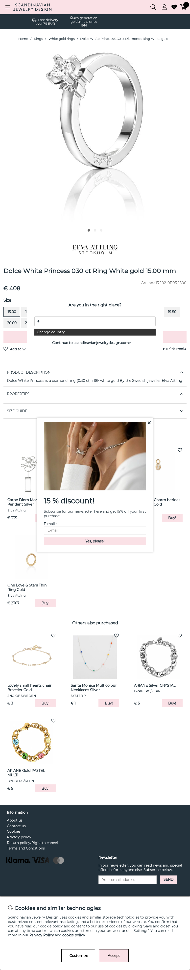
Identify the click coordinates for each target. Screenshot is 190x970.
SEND (169, 879)
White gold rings (61, 39)
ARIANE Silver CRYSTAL (154, 685)
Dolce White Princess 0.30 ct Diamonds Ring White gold (124, 39)
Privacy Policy (41, 935)
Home (23, 39)
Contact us (16, 826)
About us (15, 820)
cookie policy (73, 935)
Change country (51, 332)
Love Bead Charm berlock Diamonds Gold (157, 502)
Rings (38, 39)
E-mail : (50, 524)
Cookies (14, 831)
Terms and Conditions (26, 848)
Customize (79, 955)
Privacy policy (19, 837)
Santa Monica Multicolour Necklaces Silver (94, 687)
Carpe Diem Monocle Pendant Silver (26, 502)
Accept (114, 955)
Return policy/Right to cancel (32, 843)
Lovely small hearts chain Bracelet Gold (29, 687)
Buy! (45, 603)
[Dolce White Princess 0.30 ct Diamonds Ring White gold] (89, 230)
